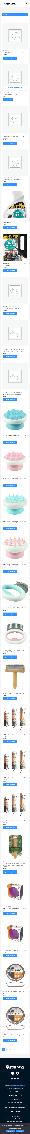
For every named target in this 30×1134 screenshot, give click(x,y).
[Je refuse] (28, 1128)
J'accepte (10, 1131)
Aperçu (15, 47)
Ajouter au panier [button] (10, 58)
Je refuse (20, 1131)
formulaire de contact (18, 1085)
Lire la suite (8, 99)
